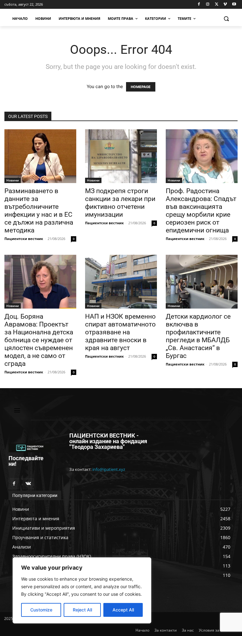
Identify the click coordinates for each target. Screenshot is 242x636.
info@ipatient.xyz (108, 469)
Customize (41, 609)
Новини (12, 180)
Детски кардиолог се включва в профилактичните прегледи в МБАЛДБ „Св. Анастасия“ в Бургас (198, 336)
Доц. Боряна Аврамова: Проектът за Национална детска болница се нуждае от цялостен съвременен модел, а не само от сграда (38, 340)
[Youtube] (234, 4)
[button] (226, 18)
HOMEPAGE (141, 87)
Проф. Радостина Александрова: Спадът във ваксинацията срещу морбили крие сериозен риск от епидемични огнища (201, 210)
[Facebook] (199, 4)
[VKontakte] (28, 483)
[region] (82, 590)
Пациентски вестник (23, 238)
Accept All (123, 609)
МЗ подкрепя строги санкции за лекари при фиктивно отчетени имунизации (120, 202)
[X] (216, 4)
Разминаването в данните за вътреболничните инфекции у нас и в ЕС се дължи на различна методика (38, 210)
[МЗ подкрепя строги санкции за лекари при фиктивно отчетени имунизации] (121, 156)
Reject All (82, 609)
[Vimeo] (225, 4)
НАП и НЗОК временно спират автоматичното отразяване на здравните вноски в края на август (120, 332)
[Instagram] (207, 4)
